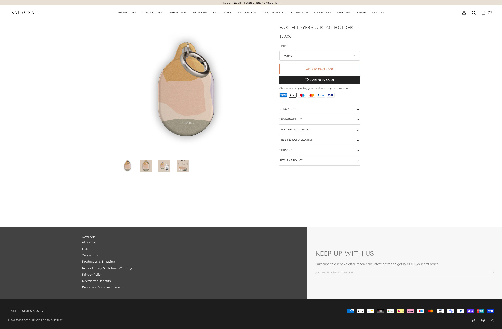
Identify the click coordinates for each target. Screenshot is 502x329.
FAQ (85, 249)
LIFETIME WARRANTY (293, 129)
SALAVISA (17, 320)
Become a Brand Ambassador (104, 287)
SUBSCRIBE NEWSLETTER (263, 2)
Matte (288, 55)
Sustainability (290, 119)
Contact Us (90, 255)
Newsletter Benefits (96, 281)
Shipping (286, 150)
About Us (88, 242)
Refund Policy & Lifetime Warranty (107, 268)
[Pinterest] (483, 320)
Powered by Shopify (47, 320)
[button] (152, 12)
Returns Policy (291, 160)
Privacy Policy (92, 274)
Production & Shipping (98, 261)
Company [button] (89, 236)
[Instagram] (492, 320)
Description (288, 108)
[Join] (491, 271)
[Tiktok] (473, 320)
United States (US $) (25, 310)
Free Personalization (296, 139)
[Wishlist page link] (490, 13)
